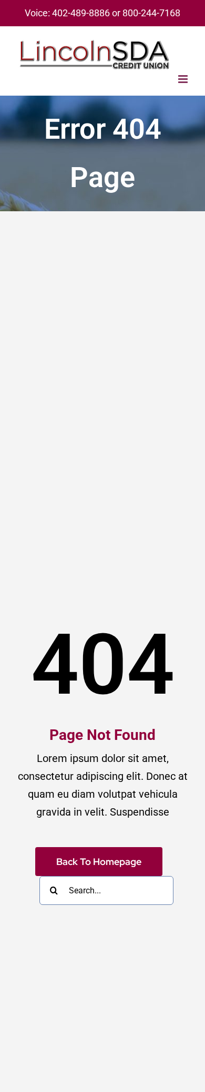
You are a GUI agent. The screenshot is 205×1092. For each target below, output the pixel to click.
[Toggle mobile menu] (183, 79)
